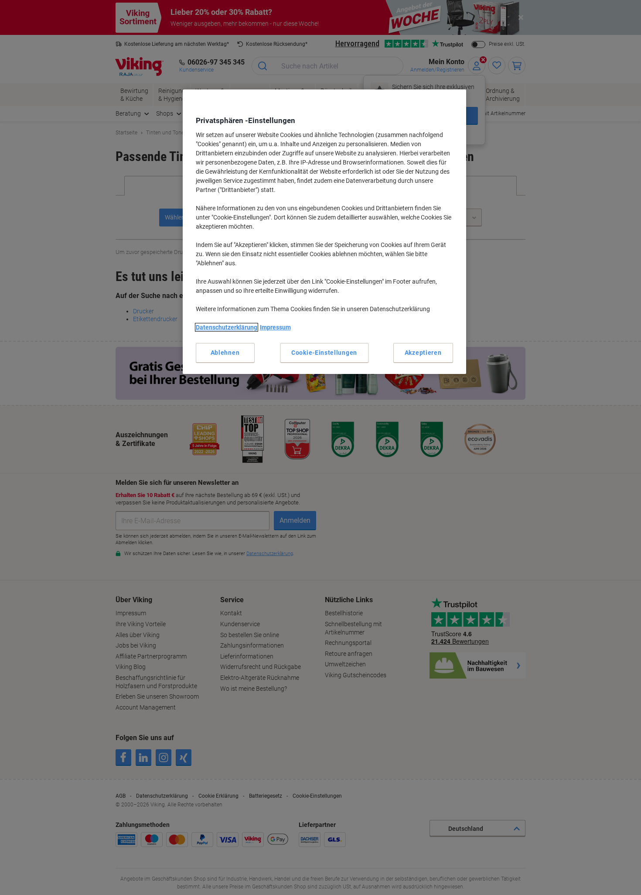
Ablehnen (225, 352)
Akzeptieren (423, 352)
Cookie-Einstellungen (324, 352)
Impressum (275, 327)
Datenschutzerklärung (226, 327)
